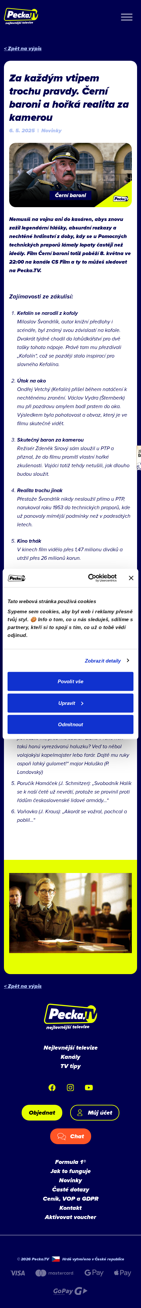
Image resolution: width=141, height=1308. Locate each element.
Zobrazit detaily (103, 660)
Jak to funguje (70, 1171)
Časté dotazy (70, 1189)
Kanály (70, 1057)
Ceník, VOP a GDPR (70, 1198)
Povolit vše (70, 681)
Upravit (66, 703)
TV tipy (70, 1066)
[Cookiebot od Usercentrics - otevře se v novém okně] (89, 578)
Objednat (42, 1112)
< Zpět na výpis (23, 48)
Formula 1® (70, 1162)
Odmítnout (70, 724)
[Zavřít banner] (131, 578)
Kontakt (70, 1208)
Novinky (70, 1180)
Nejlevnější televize (71, 1047)
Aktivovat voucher (70, 1217)
